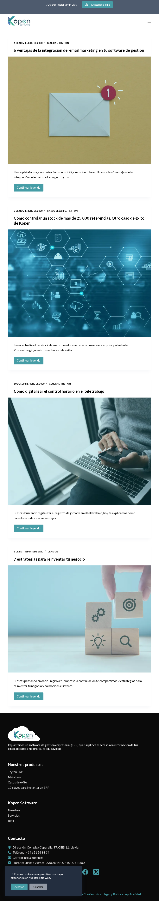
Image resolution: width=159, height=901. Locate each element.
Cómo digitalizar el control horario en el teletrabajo (59, 391)
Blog (11, 820)
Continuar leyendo (30, 188)
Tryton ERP (15, 772)
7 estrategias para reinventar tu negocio (49, 559)
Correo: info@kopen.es (28, 857)
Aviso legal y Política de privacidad (118, 894)
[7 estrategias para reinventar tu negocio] (79, 619)
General (52, 42)
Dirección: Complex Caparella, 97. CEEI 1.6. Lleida (46, 847)
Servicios (14, 815)
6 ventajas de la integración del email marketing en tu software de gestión (79, 50)
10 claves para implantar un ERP (28, 787)
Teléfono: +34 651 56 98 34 (31, 852)
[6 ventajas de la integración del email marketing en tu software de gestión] (79, 110)
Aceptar (19, 886)
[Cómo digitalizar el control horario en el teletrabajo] (79, 451)
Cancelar (38, 886)
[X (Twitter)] (96, 872)
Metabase (14, 777)
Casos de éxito (56, 210)
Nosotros (14, 810)
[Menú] (149, 21)
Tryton (64, 42)
